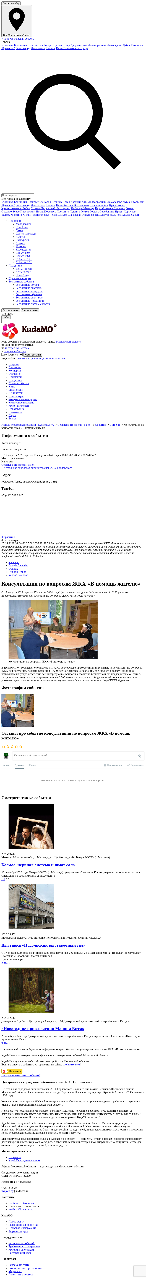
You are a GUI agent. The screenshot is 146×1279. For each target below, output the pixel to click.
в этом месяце (57, 358)
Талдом (6, 214)
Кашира (50, 48)
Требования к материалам (24, 1246)
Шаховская (74, 214)
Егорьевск (137, 45)
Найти (6, 317)
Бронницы (20, 45)
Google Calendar (18, 565)
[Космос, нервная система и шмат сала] (73, 827)
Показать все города (75, 48)
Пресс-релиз (16, 1221)
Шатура (62, 214)
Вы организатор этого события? (20, 1075)
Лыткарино (63, 208)
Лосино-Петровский (43, 208)
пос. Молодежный (128, 214)
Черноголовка (40, 214)
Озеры (130, 208)
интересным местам (17, 347)
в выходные (41, 358)
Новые (5, 765)
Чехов (53, 214)
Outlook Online (17, 571)
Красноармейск (99, 205)
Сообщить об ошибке (22, 1203)
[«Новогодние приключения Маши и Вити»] (73, 991)
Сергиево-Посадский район (18, 464)
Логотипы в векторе (21, 1274)
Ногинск (119, 208)
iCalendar (14, 562)
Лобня (26, 208)
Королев (68, 205)
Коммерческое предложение (26, 1268)
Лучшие (19, 765)
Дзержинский (79, 45)
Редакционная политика (23, 1224)
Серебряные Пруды (111, 211)
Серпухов (130, 211)
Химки (27, 214)
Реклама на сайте (19, 1264)
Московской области (68, 341)
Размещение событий (22, 1243)
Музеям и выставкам (21, 1249)
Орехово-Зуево (10, 211)
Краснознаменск (11, 208)
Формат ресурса (18, 1231)
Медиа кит (15, 1271)
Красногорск (117, 205)
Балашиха (7, 45)
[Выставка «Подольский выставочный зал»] (73, 907)
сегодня (20, 358)
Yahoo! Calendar (18, 575)
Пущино (75, 211)
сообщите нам (71, 1064)
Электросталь (107, 214)
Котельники (81, 205)
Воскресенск (35, 45)
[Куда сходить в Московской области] (40, 338)
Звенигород (23, 48)
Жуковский (8, 48)
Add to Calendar (33, 556)
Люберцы (77, 208)
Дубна (127, 45)
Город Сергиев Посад (57, 45)
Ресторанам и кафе (20, 1252)
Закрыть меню (30, 310)
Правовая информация (22, 1227)
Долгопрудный (97, 45)
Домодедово (114, 45)
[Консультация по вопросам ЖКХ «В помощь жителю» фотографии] (17, 725)
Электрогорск (90, 214)
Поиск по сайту (11, 3)
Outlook (13, 568)
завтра (29, 358)
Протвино (63, 211)
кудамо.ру (7, 1190)
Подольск (50, 211)
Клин (59, 48)
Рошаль (94, 211)
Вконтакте (15, 1157)
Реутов (85, 211)
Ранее (32, 765)
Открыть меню (11, 310)
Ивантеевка (38, 48)
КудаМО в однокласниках (24, 1160)
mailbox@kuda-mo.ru (21, 1209)
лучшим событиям (15, 351)
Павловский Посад (31, 211)
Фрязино (16, 214)
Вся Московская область (17, 38)
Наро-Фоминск (104, 208)
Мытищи (88, 208)
